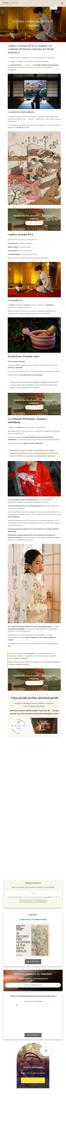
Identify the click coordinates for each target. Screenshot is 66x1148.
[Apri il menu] (62, 3)
